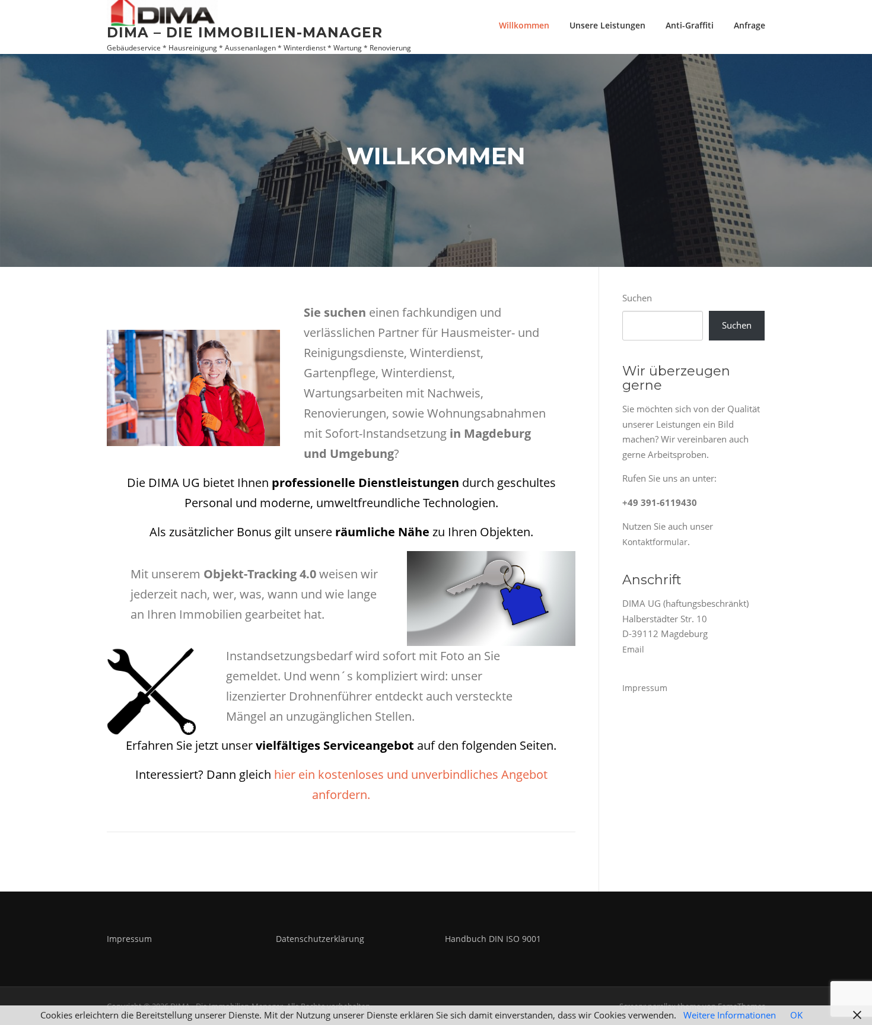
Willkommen (524, 25)
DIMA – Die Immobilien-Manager (245, 32)
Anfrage (749, 25)
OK (796, 1015)
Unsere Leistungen (607, 25)
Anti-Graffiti (690, 25)
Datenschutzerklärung (320, 938)
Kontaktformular (655, 541)
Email (633, 649)
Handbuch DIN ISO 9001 (493, 938)
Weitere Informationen (729, 1015)
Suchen (637, 298)
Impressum (644, 687)
